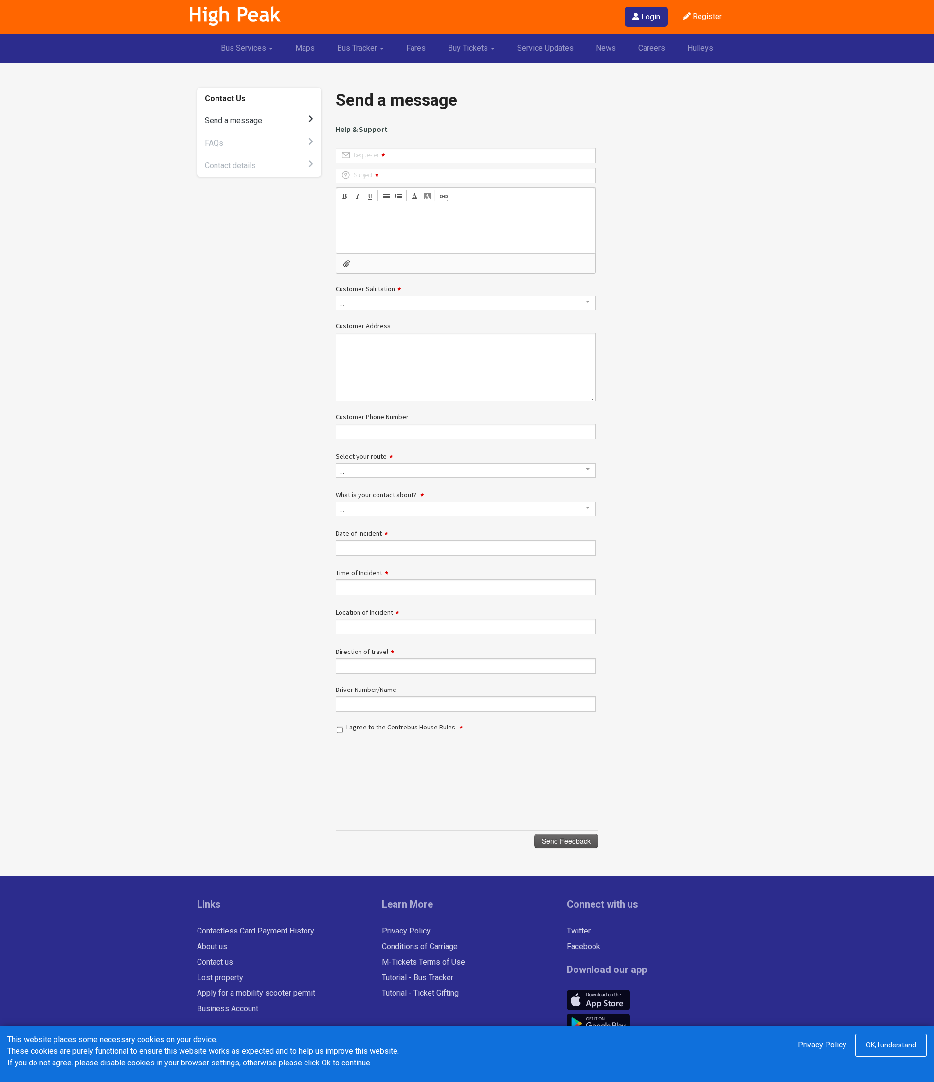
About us (212, 946)
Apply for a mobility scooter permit (256, 993)
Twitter (579, 930)
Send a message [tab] (233, 120)
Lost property (220, 977)
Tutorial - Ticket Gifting (420, 993)
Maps (305, 48)
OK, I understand (891, 1045)
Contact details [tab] (230, 165)
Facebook (583, 946)
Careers (651, 48)
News (606, 48)
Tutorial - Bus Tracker (417, 977)
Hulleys (700, 48)
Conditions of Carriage (420, 946)
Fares (416, 48)
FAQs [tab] (214, 143)
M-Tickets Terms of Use (423, 962)
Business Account (227, 1008)
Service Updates (545, 48)
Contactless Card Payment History (255, 930)
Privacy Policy (406, 930)
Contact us (215, 962)
